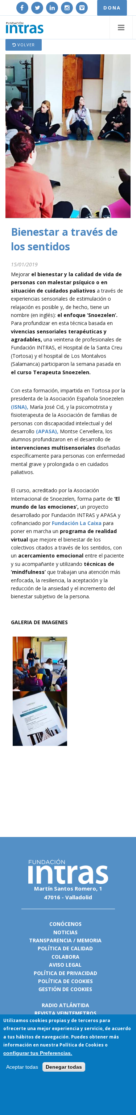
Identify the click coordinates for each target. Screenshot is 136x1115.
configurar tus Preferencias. (37, 1053)
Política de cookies (65, 981)
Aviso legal (65, 964)
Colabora (65, 956)
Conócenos (65, 923)
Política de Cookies (81, 1045)
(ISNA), (19, 406)
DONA (112, 7)
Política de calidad (65, 948)
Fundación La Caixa (77, 523)
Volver (25, 44)
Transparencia (50, 940)
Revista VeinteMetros (65, 1013)
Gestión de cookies (65, 989)
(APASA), (47, 431)
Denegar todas (64, 1067)
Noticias (65, 932)
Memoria (89, 940)
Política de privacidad (65, 973)
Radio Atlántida (65, 1005)
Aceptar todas (22, 1067)
